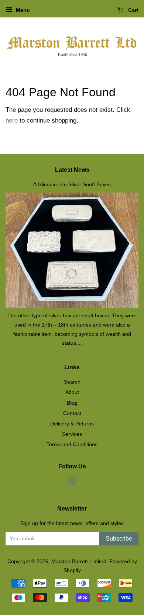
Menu (22, 10)
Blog (72, 403)
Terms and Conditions (72, 444)
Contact (72, 413)
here (12, 120)
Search (72, 382)
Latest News (72, 170)
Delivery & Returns (72, 424)
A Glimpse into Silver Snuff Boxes (72, 184)
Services (72, 434)
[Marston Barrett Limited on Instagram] (72, 482)
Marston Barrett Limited (78, 561)
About (72, 392)
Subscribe (119, 538)
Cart (132, 10)
